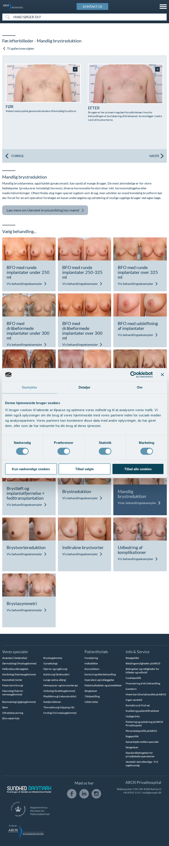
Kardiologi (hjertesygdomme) (19, 674)
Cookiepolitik (133, 678)
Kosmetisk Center (12, 680)
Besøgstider (132, 658)
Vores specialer (15, 651)
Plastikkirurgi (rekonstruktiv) (59, 696)
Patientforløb (96, 651)
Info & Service (137, 651)
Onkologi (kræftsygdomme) (59, 690)
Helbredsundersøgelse (15, 669)
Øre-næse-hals (10, 718)
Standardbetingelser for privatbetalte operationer (140, 754)
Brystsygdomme (52, 658)
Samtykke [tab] (29, 387)
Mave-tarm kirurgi (12, 685)
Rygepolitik (132, 736)
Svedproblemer (52, 701)
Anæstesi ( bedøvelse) (14, 658)
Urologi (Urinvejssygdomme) (60, 712)
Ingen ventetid (134, 699)
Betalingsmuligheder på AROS (143, 663)
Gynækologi (50, 663)
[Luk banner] (162, 374)
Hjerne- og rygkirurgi (55, 669)
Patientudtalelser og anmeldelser (103, 685)
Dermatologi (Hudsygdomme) (19, 663)
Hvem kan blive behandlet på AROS (146, 694)
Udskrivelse (91, 701)
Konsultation (91, 669)
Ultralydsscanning (12, 712)
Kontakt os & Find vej (138, 705)
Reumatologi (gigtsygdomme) (19, 701)
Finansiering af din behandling (143, 683)
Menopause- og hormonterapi (60, 685)
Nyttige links (133, 716)
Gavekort (131, 689)
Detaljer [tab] (85, 387)
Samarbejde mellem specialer (142, 741)
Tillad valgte (84, 469)
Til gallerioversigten (20, 48)
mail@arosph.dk (152, 792)
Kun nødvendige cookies (31, 469)
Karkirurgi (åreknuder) (56, 674)
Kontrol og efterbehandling (100, 674)
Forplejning (91, 658)
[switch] (63, 450)
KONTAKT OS (92, 6)
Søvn (5, 707)
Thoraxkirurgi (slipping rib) (58, 707)
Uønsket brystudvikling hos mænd (43, 210)
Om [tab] (139, 387)
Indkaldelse (91, 663)
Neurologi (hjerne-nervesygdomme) (13, 692)
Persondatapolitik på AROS (141, 730)
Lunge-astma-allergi (54, 680)
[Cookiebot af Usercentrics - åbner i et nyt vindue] (133, 374)
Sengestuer (90, 690)
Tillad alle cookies (138, 469)
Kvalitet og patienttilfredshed (142, 710)
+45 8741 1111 (132, 792)
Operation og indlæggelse (99, 680)
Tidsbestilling (92, 696)
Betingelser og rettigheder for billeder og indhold (142, 670)
